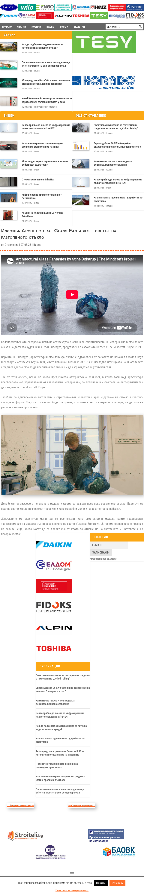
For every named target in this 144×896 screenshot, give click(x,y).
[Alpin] (63, 18)
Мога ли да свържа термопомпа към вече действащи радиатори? (45, 163)
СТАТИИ (21, 26)
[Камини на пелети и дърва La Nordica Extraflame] (8, 215)
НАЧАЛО (7, 26)
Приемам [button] (100, 883)
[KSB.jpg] (50, 858)
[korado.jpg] (104, 88)
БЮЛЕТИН (79, 26)
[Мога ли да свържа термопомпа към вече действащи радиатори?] (8, 163)
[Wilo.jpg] (27, 9)
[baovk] (119, 858)
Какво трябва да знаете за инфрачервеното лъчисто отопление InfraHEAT (46, 127)
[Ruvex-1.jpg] (135, 9)
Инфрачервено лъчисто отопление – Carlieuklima (42, 196)
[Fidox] (135, 18)
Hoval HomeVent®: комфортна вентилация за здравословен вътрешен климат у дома (47, 100)
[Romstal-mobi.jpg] (81, 9)
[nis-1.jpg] (106, 842)
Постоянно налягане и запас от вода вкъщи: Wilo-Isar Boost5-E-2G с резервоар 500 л (46, 64)
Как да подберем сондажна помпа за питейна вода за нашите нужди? (42, 46)
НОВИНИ (36, 26)
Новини (109, 133)
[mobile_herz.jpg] (99, 9)
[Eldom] (27, 18)
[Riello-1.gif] (117, 9)
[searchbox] (124, 26)
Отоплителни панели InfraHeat (38, 179)
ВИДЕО (50, 26)
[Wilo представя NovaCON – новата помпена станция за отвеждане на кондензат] (8, 82)
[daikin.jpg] (9, 18)
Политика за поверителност (72, 890)
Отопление (11, 245)
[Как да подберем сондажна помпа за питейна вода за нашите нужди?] (8, 46)
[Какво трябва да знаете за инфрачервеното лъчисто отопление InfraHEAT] (8, 127)
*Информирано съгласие (103, 558)
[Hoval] (45, 18)
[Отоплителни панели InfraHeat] (8, 182)
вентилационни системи (45, 107)
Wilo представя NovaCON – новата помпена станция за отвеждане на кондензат (46, 82)
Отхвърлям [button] (117, 883)
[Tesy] (99, 18)
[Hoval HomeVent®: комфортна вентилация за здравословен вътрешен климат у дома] (8, 101)
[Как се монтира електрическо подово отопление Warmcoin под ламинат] (8, 145)
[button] (140, 26)
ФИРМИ (64, 26)
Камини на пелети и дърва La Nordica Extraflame (42, 214)
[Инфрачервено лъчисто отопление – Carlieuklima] (8, 197)
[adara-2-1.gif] (63, 9)
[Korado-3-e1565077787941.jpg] (117, 18)
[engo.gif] (45, 9)
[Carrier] (9, 9)
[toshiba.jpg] (81, 18)
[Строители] (25, 842)
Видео (36, 133)
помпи (37, 52)
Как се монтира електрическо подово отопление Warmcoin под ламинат (42, 145)
